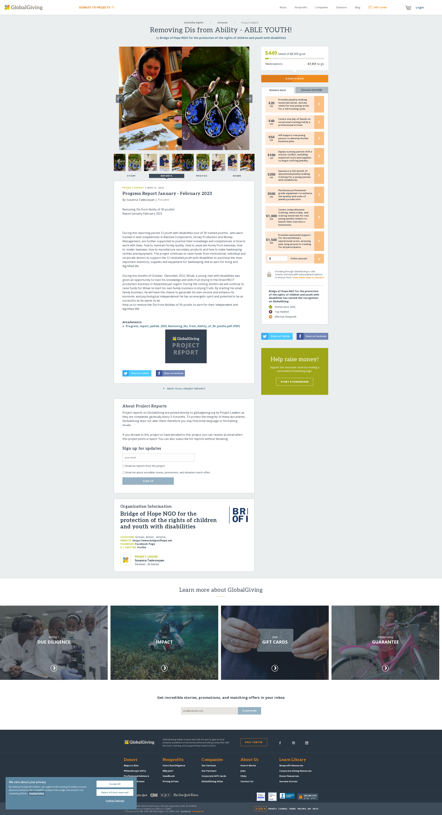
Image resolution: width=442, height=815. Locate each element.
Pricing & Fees (171, 781)
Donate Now (295, 78)
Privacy (272, 808)
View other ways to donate (308, 277)
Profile (141, 547)
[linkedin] (306, 743)
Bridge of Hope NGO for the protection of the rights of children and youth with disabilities (223, 38)
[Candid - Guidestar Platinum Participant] (274, 796)
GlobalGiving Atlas (212, 781)
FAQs (243, 776)
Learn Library (292, 760)
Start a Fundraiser (295, 381)
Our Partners (208, 770)
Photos (201, 175)
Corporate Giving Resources (295, 770)
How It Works (248, 765)
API (309, 808)
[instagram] (293, 743)
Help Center (253, 742)
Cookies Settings (115, 800)
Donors (130, 760)
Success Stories (288, 781)
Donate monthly (311, 89)
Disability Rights (194, 22)
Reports (166, 175)
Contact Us (247, 781)
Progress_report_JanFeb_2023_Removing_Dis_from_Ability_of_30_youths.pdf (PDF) (183, 326)
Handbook (169, 776)
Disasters (341, 7)
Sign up (148, 481)
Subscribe (249, 710)
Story (131, 175)
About (283, 7)
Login (420, 7)
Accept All (115, 783)
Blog (357, 7)
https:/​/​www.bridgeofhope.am (152, 540)
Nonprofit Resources (291, 765)
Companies (321, 7)
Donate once (277, 90)
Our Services (208, 765)
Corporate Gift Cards (213, 776)
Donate (94, 7)
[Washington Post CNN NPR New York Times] (172, 796)
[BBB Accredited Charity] (288, 796)
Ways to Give (131, 765)
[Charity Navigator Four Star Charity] (262, 796)
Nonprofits (301, 7)
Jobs (243, 770)
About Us (250, 760)
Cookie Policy (36, 793)
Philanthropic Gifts (135, 770)
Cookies (282, 808)
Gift (380, 7)
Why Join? (168, 770)
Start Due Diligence (174, 765)
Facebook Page (145, 544)
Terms (292, 808)
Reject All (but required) (114, 792)
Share (237, 175)
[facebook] (280, 743)
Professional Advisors (136, 776)
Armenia (222, 22)
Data (315, 808)
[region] (71, 793)
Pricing (301, 808)
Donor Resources (289, 776)
